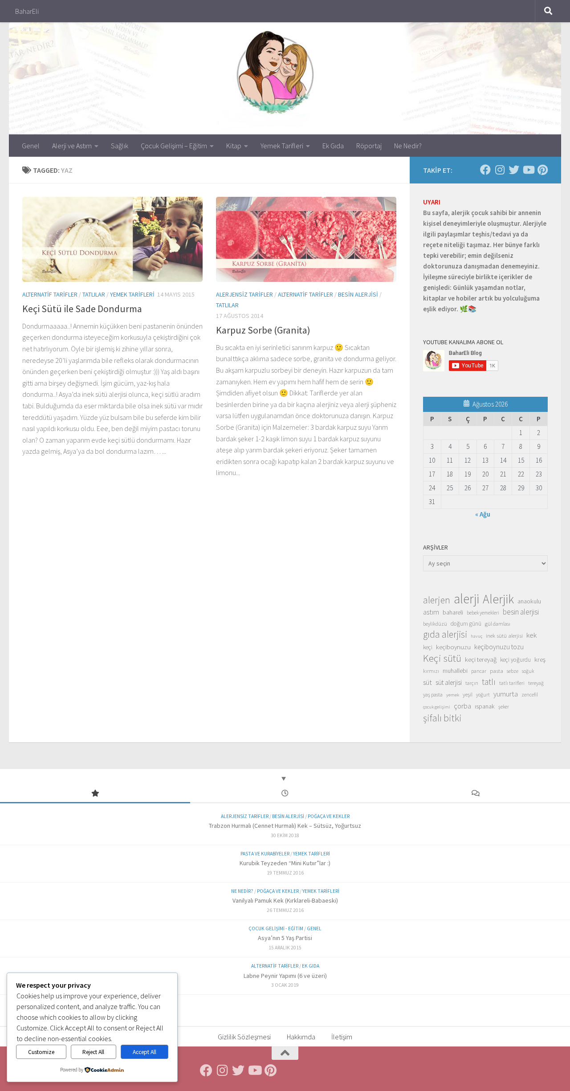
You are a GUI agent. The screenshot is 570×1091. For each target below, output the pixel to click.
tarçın (471, 683)
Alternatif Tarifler (49, 294)
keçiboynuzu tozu (499, 647)
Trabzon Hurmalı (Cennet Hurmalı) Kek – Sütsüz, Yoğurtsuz (285, 826)
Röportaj (369, 145)
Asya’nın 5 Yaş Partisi (285, 938)
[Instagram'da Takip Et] (499, 169)
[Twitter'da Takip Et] (514, 169)
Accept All (144, 1052)
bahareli (453, 612)
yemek (452, 695)
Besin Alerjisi (358, 294)
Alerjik (498, 599)
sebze (512, 671)
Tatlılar (93, 294)
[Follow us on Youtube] (528, 169)
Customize (41, 1052)
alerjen (436, 600)
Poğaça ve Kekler (329, 816)
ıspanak (485, 706)
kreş (540, 659)
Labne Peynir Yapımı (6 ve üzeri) (285, 976)
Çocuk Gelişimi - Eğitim (275, 928)
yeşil (467, 694)
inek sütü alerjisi (504, 635)
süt (427, 682)
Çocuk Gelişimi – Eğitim (174, 145)
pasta (496, 670)
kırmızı (431, 671)
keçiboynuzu (453, 647)
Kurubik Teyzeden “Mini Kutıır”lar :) (285, 863)
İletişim (341, 1036)
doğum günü (466, 623)
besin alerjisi (521, 612)
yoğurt (483, 695)
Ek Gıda (333, 145)
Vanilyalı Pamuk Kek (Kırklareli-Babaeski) (285, 900)
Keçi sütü (442, 658)
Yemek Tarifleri (282, 145)
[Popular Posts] (95, 793)
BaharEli (27, 11)
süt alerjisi (449, 682)
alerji (466, 599)
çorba (462, 705)
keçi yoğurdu (515, 660)
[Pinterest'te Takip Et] (542, 169)
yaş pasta (433, 694)
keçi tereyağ (481, 659)
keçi (427, 647)
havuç (476, 636)
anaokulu (529, 601)
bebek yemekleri (483, 613)
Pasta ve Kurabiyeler (264, 854)
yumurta (505, 693)
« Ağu (482, 514)
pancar (478, 671)
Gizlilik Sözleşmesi (244, 1036)
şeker (503, 707)
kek (531, 635)
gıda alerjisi (445, 634)
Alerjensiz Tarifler (244, 294)
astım (431, 611)
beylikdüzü (435, 623)
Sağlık (119, 145)
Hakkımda (301, 1036)
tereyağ (536, 683)
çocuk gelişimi (436, 707)
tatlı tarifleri (512, 683)
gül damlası (497, 623)
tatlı (489, 681)
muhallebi (455, 671)
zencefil (529, 694)
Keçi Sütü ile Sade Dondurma (82, 308)
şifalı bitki (442, 717)
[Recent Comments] (475, 793)
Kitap (233, 145)
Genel (31, 145)
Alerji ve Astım (72, 145)
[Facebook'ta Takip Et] (485, 169)
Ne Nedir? (408, 145)
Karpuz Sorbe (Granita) (263, 330)
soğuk (528, 671)
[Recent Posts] (285, 793)
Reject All (93, 1052)
